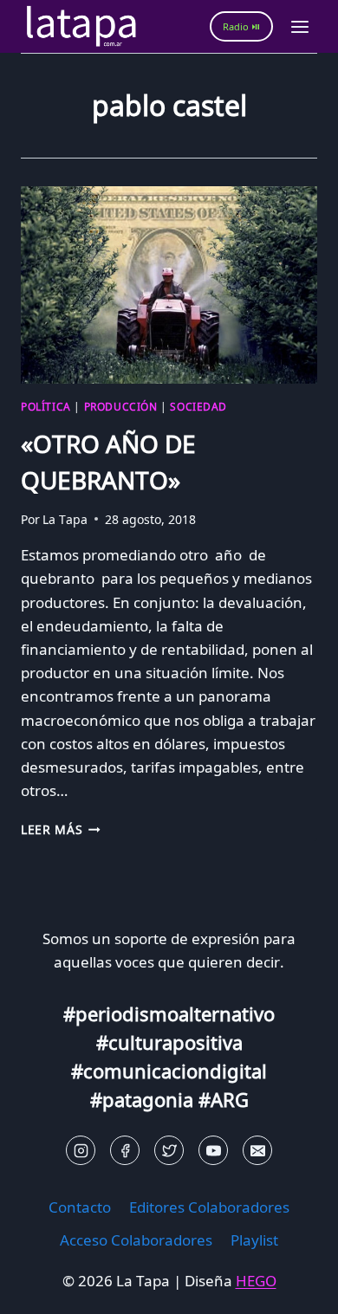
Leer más (61, 829)
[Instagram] (80, 1150)
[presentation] (169, 285)
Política (46, 406)
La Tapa (65, 519)
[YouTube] (213, 1150)
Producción (121, 406)
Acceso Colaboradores (136, 1240)
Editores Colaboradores (209, 1207)
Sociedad (198, 406)
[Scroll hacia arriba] (44, 1287)
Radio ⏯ (241, 26)
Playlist (254, 1240)
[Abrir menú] (299, 26)
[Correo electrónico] (257, 1150)
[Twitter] (169, 1150)
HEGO (256, 1281)
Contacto (80, 1207)
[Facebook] (125, 1150)
